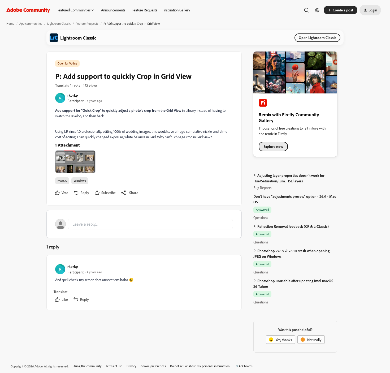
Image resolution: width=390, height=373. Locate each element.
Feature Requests (144, 10)
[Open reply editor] (144, 224)
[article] (144, 284)
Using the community (87, 366)
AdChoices (246, 366)
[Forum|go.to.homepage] (28, 10)
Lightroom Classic (59, 23)
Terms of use (114, 366)
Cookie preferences (153, 366)
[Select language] (317, 10)
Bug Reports (262, 187)
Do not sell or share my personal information (200, 366)
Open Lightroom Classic (317, 37)
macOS (62, 181)
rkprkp (72, 95)
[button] (340, 10)
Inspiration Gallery (176, 10)
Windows (80, 181)
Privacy (131, 366)
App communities (30, 23)
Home (10, 23)
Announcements (113, 10)
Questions (260, 217)
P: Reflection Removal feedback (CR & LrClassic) (291, 226)
